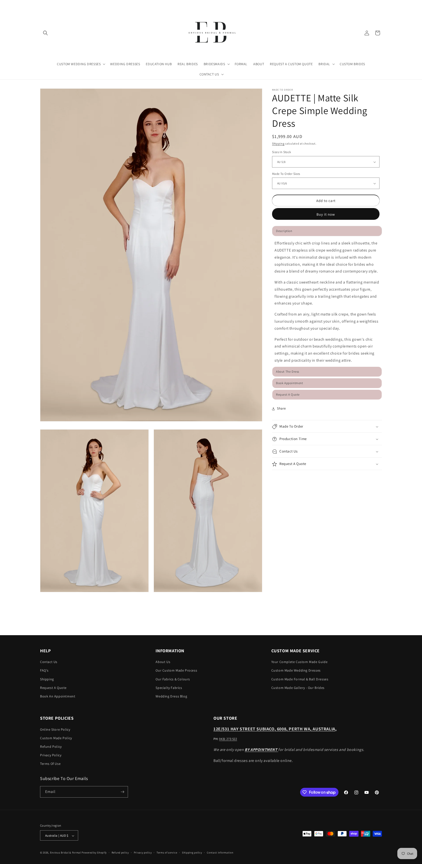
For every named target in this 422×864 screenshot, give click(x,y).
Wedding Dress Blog (171, 696)
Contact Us (48, 662)
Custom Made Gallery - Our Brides (298, 687)
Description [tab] (284, 231)
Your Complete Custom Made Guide (299, 662)
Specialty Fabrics (169, 687)
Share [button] (281, 408)
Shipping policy (192, 852)
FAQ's (44, 670)
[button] (45, 33)
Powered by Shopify (94, 852)
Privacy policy (143, 852)
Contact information (220, 852)
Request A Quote (53, 687)
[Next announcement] (380, 4)
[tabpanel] (327, 302)
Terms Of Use (50, 764)
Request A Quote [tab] (288, 395)
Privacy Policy (50, 755)
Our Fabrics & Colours (173, 679)
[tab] (327, 372)
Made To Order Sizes (286, 174)
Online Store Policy (55, 729)
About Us (163, 662)
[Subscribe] (122, 792)
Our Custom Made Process (176, 670)
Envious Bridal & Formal (65, 852)
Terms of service (167, 852)
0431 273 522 (228, 739)
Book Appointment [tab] (289, 383)
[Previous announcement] (41, 4)
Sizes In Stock (281, 152)
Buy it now (325, 214)
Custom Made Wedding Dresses (296, 670)
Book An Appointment (57, 696)
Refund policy (120, 852)
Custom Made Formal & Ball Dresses (299, 679)
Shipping (278, 143)
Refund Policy (51, 746)
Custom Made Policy (56, 738)
